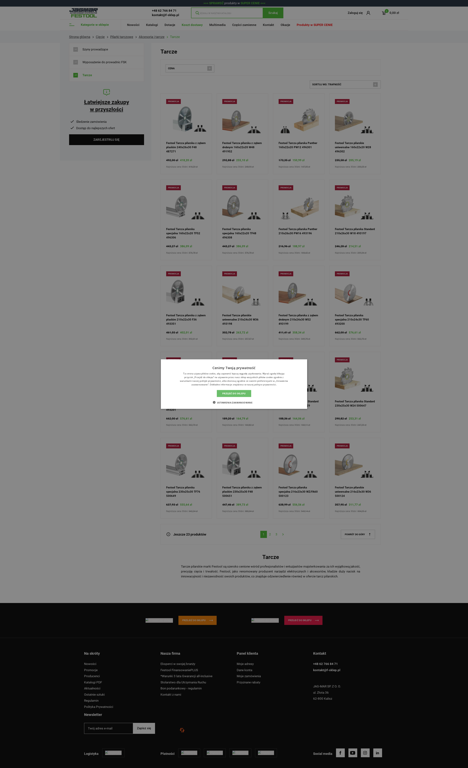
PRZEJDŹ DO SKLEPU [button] (234, 393)
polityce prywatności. (265, 384)
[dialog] (234, 384)
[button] (234, 402)
